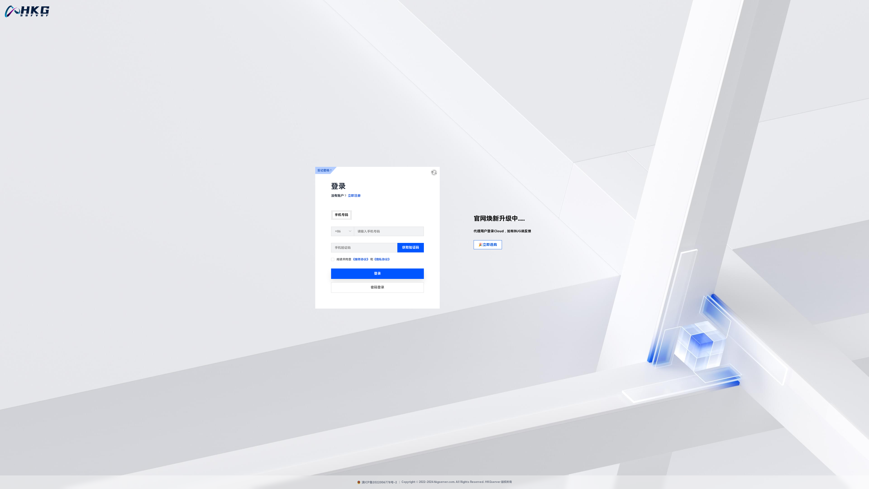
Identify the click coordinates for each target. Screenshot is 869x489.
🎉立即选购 (487, 245)
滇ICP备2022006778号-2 (379, 482)
